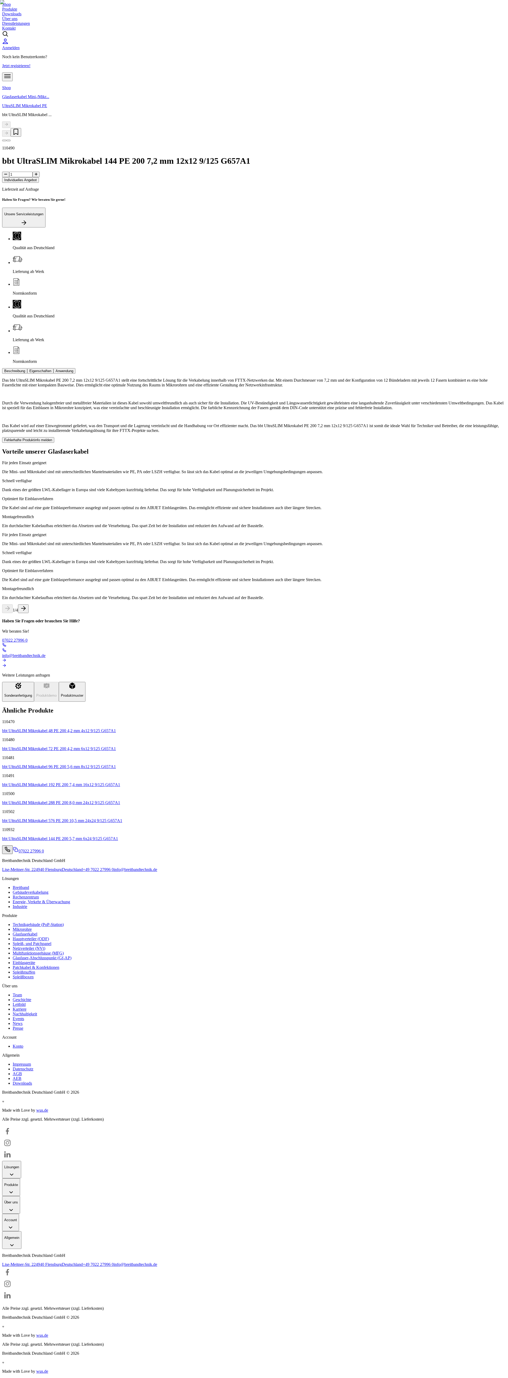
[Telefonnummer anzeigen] (7, 849)
